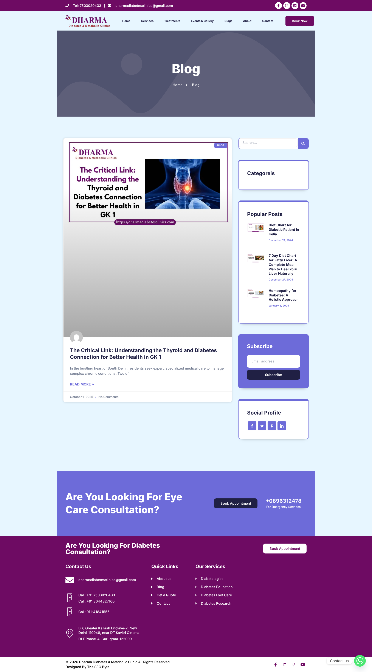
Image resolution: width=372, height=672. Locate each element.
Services (147, 21)
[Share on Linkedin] (281, 425)
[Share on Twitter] (262, 425)
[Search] (303, 143)
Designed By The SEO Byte (87, 667)
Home (126, 21)
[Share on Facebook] (252, 425)
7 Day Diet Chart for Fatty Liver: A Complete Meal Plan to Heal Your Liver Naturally (283, 264)
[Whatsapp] (360, 661)
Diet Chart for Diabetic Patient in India (284, 229)
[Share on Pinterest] (272, 425)
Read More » (82, 384)
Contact (267, 21)
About (247, 21)
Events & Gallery (202, 21)
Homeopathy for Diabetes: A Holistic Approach (284, 295)
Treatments (172, 21)
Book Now (299, 21)
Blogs (228, 21)
